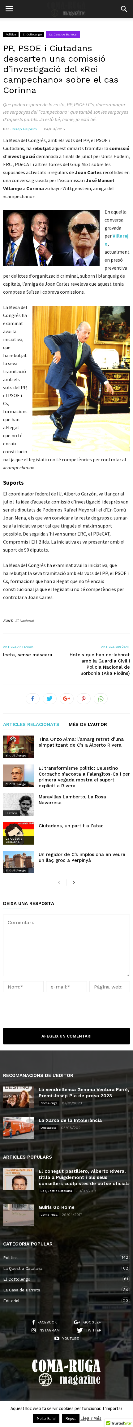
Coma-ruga (49, 1103)
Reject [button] (71, 1418)
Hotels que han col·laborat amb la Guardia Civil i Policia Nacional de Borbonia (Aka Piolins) (100, 664)
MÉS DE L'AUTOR (88, 724)
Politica (11, 34)
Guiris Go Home (57, 1207)
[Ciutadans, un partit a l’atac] (18, 833)
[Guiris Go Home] (18, 1215)
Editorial (60, 1300)
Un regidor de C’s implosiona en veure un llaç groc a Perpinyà (82, 857)
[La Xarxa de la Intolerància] (18, 1128)
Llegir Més (90, 1418)
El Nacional (24, 621)
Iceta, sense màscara (27, 655)
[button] (124, 9)
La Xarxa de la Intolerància (70, 1120)
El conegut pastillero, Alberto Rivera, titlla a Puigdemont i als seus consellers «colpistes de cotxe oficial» (84, 1177)
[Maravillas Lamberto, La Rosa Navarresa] (18, 804)
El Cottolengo (32, 34)
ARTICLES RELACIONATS (31, 724)
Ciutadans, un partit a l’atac (71, 826)
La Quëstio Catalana (14, 840)
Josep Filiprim (24, 129)
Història (12, 813)
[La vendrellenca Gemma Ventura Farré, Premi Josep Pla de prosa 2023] (18, 1097)
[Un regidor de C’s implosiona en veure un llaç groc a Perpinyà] (18, 862)
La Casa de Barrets (63, 34)
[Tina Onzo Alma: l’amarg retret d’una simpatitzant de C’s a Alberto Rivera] (18, 747)
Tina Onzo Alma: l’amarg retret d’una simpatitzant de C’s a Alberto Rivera (81, 742)
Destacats (49, 1127)
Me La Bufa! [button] (46, 1418)
